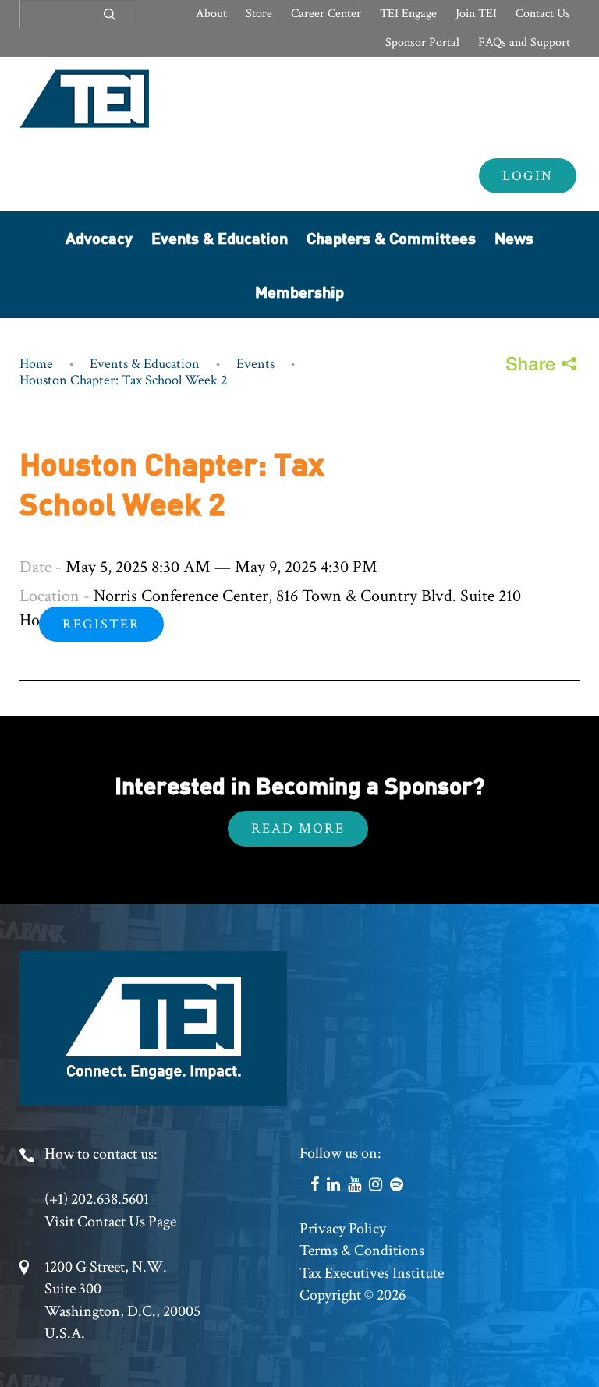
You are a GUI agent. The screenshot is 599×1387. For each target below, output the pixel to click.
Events (255, 364)
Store (259, 13)
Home (36, 364)
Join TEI (476, 13)
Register (101, 624)
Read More (298, 828)
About (211, 13)
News (513, 237)
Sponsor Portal (422, 42)
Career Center (326, 13)
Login (527, 176)
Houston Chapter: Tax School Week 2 (123, 380)
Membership (299, 291)
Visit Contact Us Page (110, 1222)
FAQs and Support (524, 42)
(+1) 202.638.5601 (96, 1199)
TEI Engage (408, 13)
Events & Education (219, 237)
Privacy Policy (343, 1229)
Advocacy (99, 237)
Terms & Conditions (362, 1250)
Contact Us (543, 13)
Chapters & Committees (391, 237)
